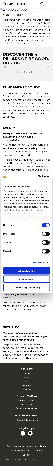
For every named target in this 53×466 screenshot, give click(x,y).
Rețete (26, 377)
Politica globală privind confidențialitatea (26, 446)
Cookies (26, 455)
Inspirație (26, 385)
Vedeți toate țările (28, 420)
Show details (37, 262)
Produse (26, 373)
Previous (5, 66)
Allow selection (26, 279)
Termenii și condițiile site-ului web (26, 450)
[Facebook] (23, 433)
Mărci (27, 381)
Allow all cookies (26, 271)
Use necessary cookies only (26, 287)
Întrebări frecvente (26, 408)
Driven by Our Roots (26, 400)
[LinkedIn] (30, 433)
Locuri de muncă (26, 404)
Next (48, 66)
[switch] (46, 234)
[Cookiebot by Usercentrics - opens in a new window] (38, 177)
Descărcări (26, 389)
